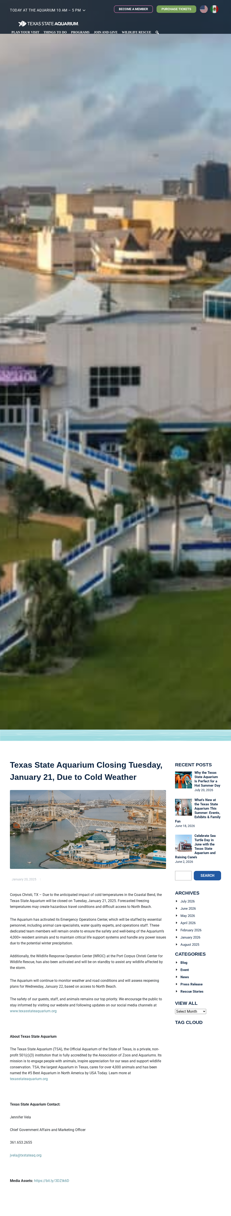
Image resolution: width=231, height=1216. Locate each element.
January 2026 (190, 937)
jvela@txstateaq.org (26, 1155)
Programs (80, 32)
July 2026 (187, 901)
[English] (205, 9)
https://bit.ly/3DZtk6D (51, 1181)
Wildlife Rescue (136, 32)
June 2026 (188, 909)
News (184, 977)
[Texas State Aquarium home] (49, 23)
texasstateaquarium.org (29, 1079)
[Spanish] (215, 9)
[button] (48, 11)
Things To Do (55, 32)
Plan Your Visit (25, 32)
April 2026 (188, 923)
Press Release (191, 984)
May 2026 (187, 916)
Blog (183, 963)
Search (207, 875)
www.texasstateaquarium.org (33, 1011)
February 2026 (190, 930)
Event (184, 970)
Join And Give (106, 32)
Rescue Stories (191, 991)
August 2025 (189, 945)
